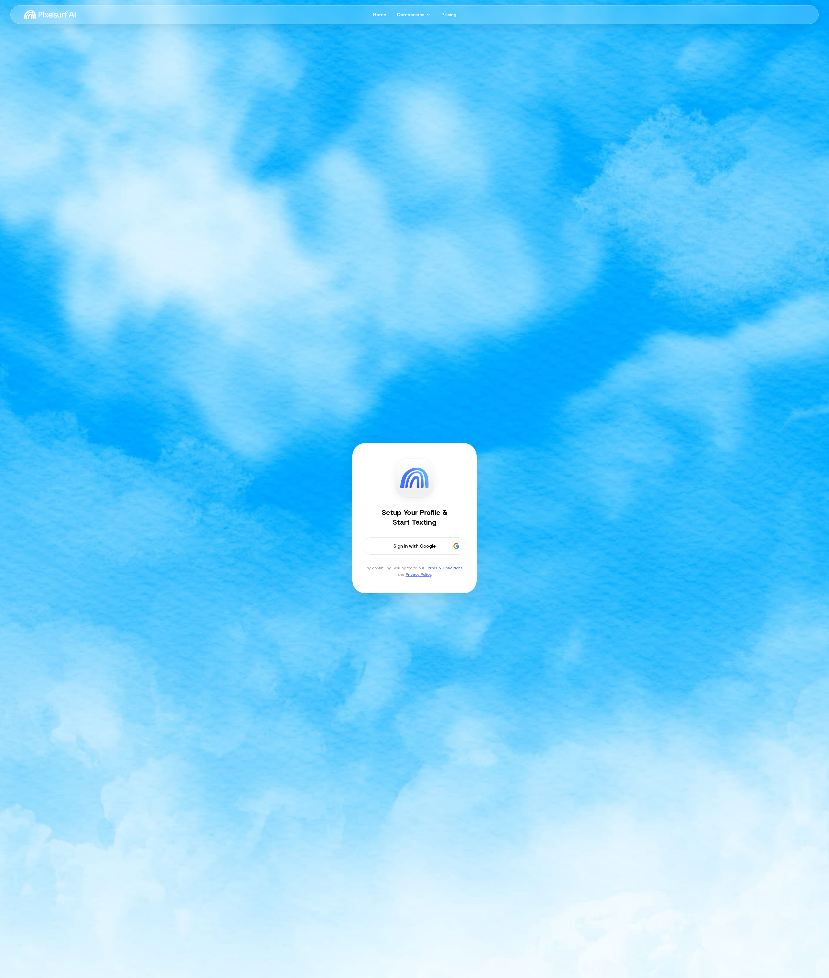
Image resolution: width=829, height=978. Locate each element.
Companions (411, 14)
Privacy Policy (418, 574)
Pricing (448, 14)
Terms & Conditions (444, 568)
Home (379, 14)
